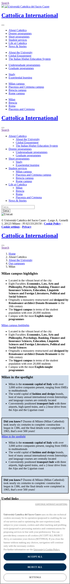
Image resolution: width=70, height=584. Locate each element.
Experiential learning (20, 77)
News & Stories (18, 46)
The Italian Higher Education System (30, 58)
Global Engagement (20, 55)
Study (12, 74)
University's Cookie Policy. (47, 549)
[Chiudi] (2, 127)
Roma (12, 105)
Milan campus (17, 83)
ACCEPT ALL (34, 556)
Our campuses (17, 263)
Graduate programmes (21, 68)
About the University (20, 52)
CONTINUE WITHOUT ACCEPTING (51, 504)
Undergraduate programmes (24, 65)
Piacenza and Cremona (22, 109)
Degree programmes (20, 33)
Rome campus (17, 93)
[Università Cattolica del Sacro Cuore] (25, 6)
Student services (18, 39)
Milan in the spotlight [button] (13, 436)
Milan (12, 99)
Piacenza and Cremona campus (26, 86)
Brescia (13, 102)
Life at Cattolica (18, 43)
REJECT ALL (35, 567)
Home (12, 253)
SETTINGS (35, 577)
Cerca (6, 210)
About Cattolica (18, 30)
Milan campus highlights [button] (15, 325)
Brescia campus (17, 90)
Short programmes (19, 36)
